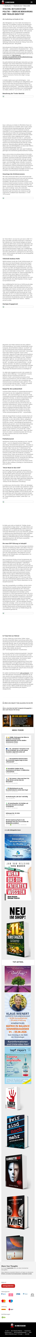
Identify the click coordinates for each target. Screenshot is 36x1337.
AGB (30, 1332)
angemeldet (10, 1268)
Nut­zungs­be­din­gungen (20, 1332)
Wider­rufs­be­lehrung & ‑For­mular (14, 1334)
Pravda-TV (8, 743)
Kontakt (27, 1334)
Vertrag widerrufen (8, 1286)
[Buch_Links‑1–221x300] (14, 1098)
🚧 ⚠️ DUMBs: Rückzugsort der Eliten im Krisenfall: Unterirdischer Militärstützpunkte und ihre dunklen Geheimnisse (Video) (17, 740)
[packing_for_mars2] (18, 1246)
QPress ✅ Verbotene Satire (13, 824)
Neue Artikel (26, 5)
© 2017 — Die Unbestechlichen (13, 1330)
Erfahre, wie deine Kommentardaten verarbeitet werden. (16, 1274)
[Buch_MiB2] (18, 1212)
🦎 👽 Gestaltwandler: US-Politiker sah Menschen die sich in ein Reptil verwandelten (17, 805)
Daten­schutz (8, 1332)
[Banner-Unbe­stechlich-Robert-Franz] (18, 979)
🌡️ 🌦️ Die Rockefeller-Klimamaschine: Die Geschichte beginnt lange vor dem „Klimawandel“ (17, 760)
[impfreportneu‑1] (18, 1065)
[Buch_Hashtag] (18, 1131)
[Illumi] (18, 1172)
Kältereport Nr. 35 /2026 (13, 813)
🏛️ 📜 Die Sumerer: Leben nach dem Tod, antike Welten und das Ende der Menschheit (17, 780)
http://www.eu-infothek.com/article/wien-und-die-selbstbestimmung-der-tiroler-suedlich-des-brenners (18, 57)
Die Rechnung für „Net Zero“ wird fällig (17, 796)
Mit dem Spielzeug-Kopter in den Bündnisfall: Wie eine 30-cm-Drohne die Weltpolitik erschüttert (17, 821)
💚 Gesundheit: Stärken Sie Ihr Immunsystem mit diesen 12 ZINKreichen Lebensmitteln (17, 770)
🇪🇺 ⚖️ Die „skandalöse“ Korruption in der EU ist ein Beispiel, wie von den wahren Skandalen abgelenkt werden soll (17, 750)
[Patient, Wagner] (18, 880)
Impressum (27, 1330)
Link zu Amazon (24, 673)
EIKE (7, 798)
